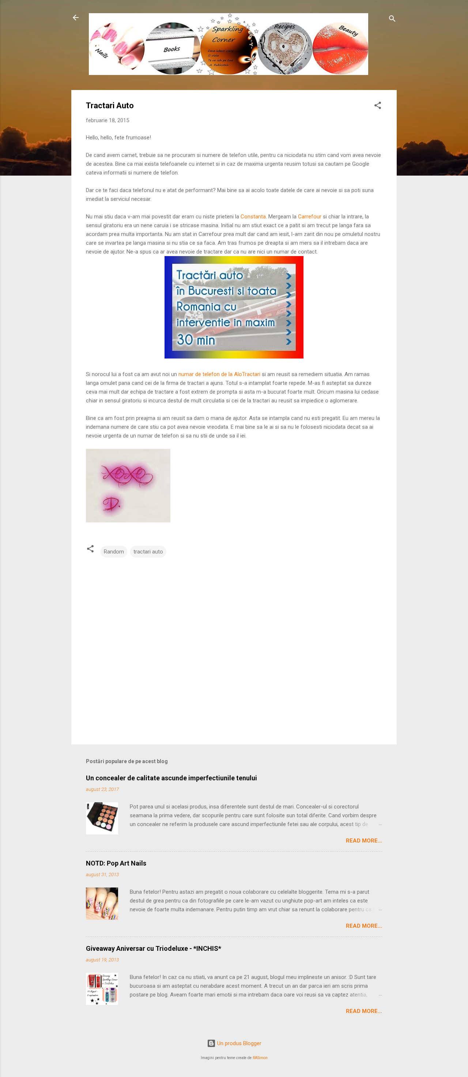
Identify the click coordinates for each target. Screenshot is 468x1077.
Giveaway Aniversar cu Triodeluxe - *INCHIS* (153, 948)
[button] (377, 106)
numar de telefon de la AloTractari (219, 374)
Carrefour (310, 216)
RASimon (260, 1057)
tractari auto (148, 551)
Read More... (364, 840)
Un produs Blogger (238, 1043)
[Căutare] (392, 20)
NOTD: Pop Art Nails (116, 863)
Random (114, 551)
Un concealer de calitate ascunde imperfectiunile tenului (171, 778)
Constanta (253, 216)
